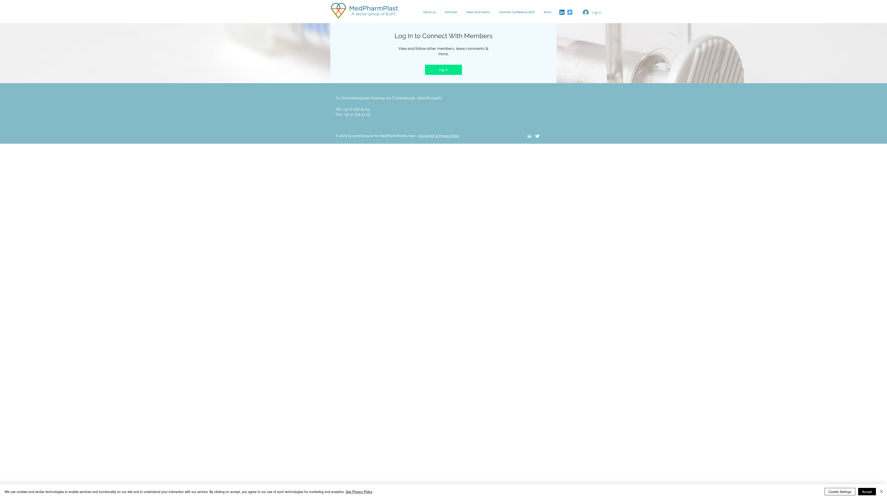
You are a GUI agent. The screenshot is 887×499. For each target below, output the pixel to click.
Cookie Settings (840, 491)
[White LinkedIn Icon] (529, 136)
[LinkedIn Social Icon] (562, 12)
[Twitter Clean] (537, 136)
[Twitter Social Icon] (569, 12)
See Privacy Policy (359, 491)
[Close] (881, 491)
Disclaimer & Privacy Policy (438, 136)
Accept (867, 491)
